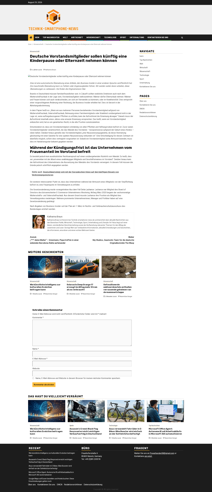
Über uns (143, 101)
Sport (123, 37)
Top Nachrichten (51, 37)
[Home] (31, 37)
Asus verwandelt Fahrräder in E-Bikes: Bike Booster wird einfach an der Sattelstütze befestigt (125, 431)
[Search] (182, 37)
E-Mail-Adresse (39, 359)
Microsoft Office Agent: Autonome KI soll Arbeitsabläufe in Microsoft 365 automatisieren (165, 431)
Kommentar (38, 317)
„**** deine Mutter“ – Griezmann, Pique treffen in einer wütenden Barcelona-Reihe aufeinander (54, 240)
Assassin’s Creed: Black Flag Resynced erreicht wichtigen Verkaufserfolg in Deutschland (86, 431)
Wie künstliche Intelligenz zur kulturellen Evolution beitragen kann (45, 287)
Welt (65, 37)
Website (36, 368)
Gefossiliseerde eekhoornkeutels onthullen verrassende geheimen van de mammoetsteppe (117, 288)
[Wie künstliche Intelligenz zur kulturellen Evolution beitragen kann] (45, 267)
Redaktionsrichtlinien (148, 112)
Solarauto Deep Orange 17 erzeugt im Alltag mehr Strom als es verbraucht (82, 287)
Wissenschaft (93, 37)
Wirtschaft (77, 37)
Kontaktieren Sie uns (158, 37)
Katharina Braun (50, 70)
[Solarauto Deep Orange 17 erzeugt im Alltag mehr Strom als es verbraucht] (82, 267)
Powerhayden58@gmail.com (162, 453)
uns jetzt (148, 456)
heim (37, 37)
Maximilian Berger (51, 294)
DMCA (142, 109)
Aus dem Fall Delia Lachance (81, 189)
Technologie (110, 37)
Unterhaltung (137, 37)
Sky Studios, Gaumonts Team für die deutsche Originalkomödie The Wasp (113, 240)
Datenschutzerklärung (148, 116)
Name (35, 349)
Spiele (72, 425)
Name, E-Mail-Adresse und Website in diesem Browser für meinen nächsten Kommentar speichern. (77, 378)
